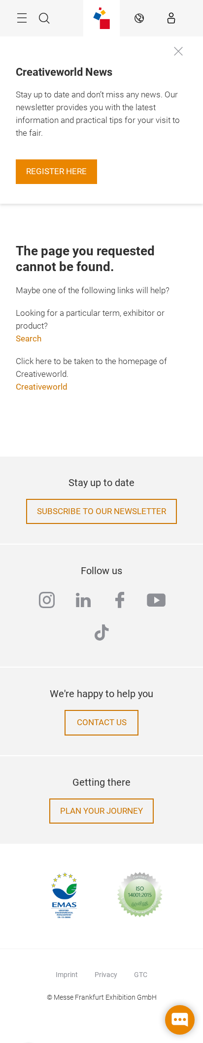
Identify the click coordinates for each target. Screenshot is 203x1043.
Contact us (102, 722)
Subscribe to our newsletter (101, 511)
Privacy (106, 975)
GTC (140, 975)
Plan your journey (101, 811)
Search (28, 338)
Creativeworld (42, 387)
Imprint (67, 975)
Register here (56, 171)
